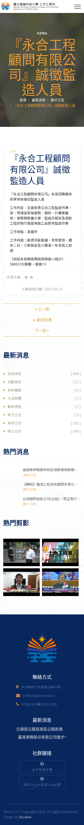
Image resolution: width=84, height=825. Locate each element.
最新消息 (38, 100)
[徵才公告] (29, 489)
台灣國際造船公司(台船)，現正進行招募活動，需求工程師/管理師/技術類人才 (51, 498)
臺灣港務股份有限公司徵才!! (42, 737)
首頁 (23, 100)
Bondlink (25, 817)
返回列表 (44, 320)
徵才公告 (57, 100)
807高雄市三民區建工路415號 (41, 687)
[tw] (13, 151)
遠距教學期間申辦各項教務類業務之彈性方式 (50, 469)
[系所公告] (29, 475)
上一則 (44, 309)
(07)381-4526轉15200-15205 (39, 704)
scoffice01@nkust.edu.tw (38, 695)
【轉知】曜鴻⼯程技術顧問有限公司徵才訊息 (50, 484)
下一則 (40, 331)
